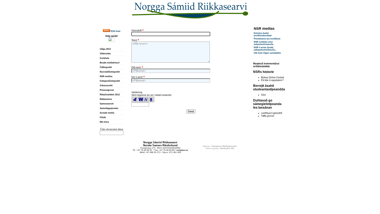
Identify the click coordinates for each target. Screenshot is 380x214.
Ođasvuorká (106, 85)
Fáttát (103, 117)
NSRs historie (263, 72)
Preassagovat (107, 90)
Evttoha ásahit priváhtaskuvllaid (263, 34)
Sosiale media (107, 113)
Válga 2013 (105, 49)
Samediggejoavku (109, 108)
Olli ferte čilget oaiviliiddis (267, 53)
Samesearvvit (107, 103)
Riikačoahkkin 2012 (110, 94)
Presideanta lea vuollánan (267, 38)
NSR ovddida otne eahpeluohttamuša (263, 43)
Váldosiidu (105, 53)
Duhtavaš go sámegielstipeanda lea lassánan (267, 104)
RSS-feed (115, 31)
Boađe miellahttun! (110, 62)
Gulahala (104, 58)
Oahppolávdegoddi (110, 81)
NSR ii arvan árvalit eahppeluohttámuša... (265, 48)
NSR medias (106, 76)
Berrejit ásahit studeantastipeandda (269, 87)
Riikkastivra (106, 99)
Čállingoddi (106, 67)
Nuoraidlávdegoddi (110, 72)
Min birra (104, 122)
